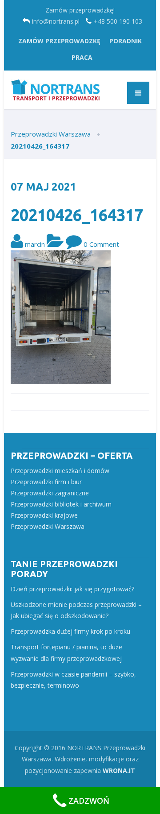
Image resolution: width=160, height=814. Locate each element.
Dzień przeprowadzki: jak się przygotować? (72, 589)
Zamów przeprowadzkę (59, 41)
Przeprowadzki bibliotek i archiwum (61, 504)
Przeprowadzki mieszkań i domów (60, 470)
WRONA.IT (119, 770)
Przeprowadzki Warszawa (47, 526)
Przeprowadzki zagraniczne (50, 493)
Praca (82, 57)
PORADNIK (125, 41)
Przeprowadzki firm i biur (46, 482)
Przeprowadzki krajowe (44, 515)
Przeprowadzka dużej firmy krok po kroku (70, 631)
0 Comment (101, 244)
